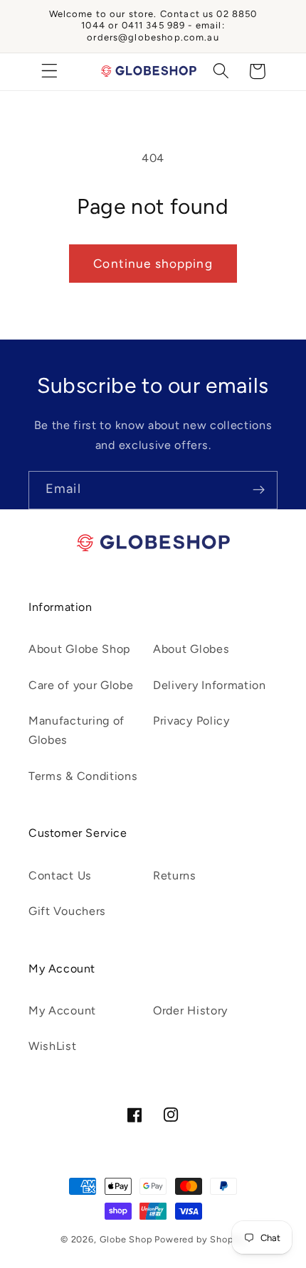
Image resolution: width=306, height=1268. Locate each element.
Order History (190, 1010)
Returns (174, 875)
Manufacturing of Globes (76, 730)
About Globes (191, 649)
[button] (49, 71)
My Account (62, 1010)
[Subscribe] (259, 490)
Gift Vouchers (67, 911)
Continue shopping (153, 263)
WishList (52, 1046)
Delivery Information (209, 685)
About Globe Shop (79, 649)
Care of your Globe (80, 685)
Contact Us (60, 875)
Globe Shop (126, 1239)
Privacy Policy (191, 720)
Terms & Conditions (82, 776)
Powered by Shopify (200, 1239)
